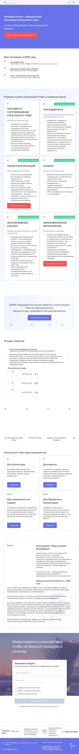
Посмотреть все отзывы (17, 368)
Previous (7, 356)
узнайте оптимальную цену (48, 64)
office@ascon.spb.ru (11, 749)
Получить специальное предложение (20, 35)
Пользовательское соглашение (51, 746)
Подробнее (14, 485)
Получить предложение (39, 701)
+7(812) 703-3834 (70, 732)
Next (65, 356)
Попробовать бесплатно (19, 206)
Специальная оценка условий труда (52, 749)
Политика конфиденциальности (51, 748)
